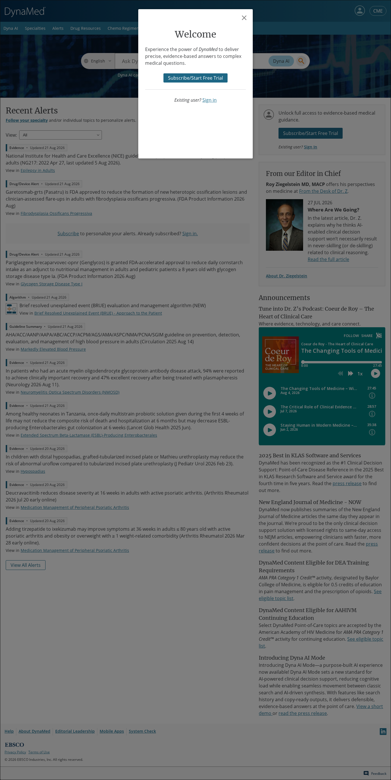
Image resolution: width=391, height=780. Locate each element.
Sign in (209, 100)
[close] (244, 18)
